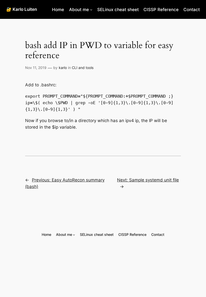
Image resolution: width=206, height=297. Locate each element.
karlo (63, 67)
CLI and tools (82, 67)
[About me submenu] (91, 9)
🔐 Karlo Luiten (21, 9)
